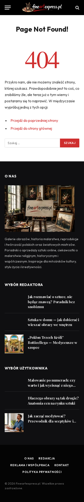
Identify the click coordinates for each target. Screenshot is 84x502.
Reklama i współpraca (30, 465)
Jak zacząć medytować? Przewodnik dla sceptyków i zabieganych (50, 421)
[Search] (76, 7)
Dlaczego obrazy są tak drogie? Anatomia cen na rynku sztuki (53, 400)
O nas (29, 458)
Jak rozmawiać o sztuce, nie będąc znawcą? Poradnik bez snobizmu (51, 301)
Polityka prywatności (42, 472)
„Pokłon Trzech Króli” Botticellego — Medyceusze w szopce (52, 342)
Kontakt (61, 465)
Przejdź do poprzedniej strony (34, 120)
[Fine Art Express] (42, 7)
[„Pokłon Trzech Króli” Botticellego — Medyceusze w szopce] (14, 344)
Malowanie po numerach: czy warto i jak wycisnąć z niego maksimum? (51, 385)
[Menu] (8, 7)
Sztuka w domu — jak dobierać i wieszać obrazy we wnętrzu (53, 322)
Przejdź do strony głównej (31, 128)
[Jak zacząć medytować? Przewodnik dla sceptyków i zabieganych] (14, 422)
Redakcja (46, 458)
